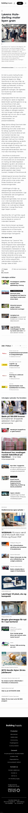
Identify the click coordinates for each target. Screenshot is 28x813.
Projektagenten (14, 743)
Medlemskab (14, 737)
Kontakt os (14, 773)
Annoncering (14, 740)
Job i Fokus (6, 346)
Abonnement (14, 734)
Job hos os (14, 776)
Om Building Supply (14, 778)
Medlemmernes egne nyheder (12, 510)
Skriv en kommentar (20, 269)
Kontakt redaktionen (14, 770)
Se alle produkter (14, 745)
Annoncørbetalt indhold (14, 762)
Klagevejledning (14, 759)
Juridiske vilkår (14, 756)
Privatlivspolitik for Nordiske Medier (14, 753)
